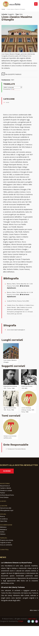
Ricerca (2, 516)
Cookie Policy (4, 549)
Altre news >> (34, 610)
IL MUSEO (3, 501)
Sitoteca (2, 534)
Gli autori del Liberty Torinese (13, 587)
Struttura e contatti (6, 490)
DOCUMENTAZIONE (6, 525)
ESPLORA (3, 514)
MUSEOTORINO (5, 483)
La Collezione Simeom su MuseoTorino (16, 563)
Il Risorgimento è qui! (6, 510)
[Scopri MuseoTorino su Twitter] (32, 621)
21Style (20, 621)
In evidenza (4, 519)
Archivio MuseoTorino (7, 495)
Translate (17, 89)
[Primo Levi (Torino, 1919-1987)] (29, 377)
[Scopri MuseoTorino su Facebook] (28, 621)
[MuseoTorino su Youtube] (36, 621)
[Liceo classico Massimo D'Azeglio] (11, 351)
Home (3, 9)
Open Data (3, 521)
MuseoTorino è (5, 486)
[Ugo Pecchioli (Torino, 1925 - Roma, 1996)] (11, 398)
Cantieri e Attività (5, 488)
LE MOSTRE (3, 506)
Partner (2, 493)
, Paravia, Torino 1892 (18, 301)
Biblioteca (3, 527)
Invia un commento (6, 545)
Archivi (2, 532)
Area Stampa (4, 497)
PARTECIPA (3, 538)
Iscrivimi (7, 471)
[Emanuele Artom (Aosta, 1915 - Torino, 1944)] (11, 377)
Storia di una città (5, 508)
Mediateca (3, 529)
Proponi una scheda (6, 540)
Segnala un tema (5, 542)
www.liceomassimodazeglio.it (16, 330)
